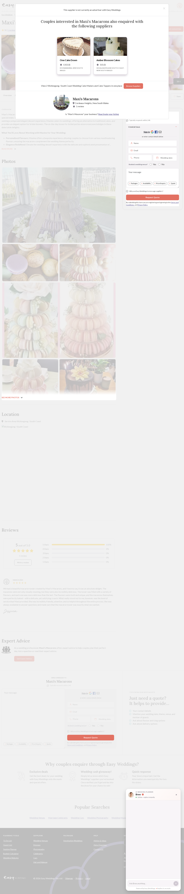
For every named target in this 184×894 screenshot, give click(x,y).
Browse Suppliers (133, 86)
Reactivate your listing (108, 114)
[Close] (164, 8)
